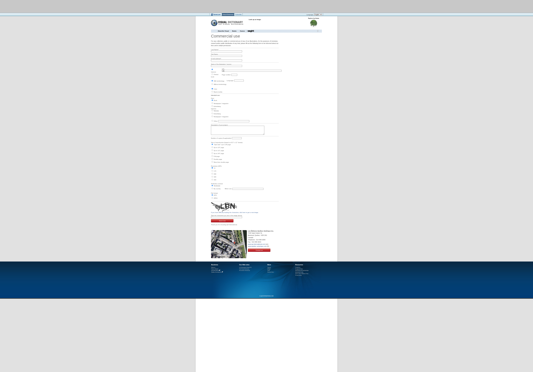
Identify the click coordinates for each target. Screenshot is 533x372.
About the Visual (223, 31)
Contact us (259, 250)
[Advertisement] (258, 6)
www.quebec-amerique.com (257, 246)
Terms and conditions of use (301, 273)
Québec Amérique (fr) (216, 272)
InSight (269, 269)
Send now (222, 221)
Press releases (214, 269)
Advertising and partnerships (302, 270)
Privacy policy (298, 275)
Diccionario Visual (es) (244, 270)
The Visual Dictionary (244, 269)
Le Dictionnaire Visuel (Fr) (245, 267)
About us (213, 267)
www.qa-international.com (256, 244)
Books (234, 31)
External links (270, 272)
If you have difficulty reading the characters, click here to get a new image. (235, 212)
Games (242, 31)
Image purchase (299, 269)
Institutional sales (299, 272)
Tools (268, 270)
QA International (215, 270)
